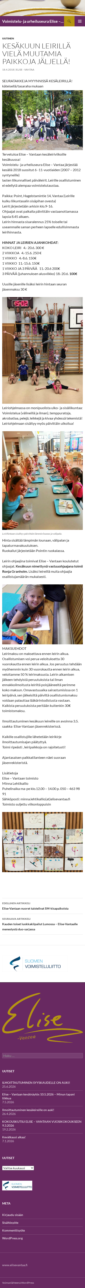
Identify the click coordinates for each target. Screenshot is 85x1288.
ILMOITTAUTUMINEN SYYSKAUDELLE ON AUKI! (36, 1082)
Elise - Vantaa (25, 69)
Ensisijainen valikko (80, 21)
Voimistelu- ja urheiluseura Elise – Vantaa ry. (33, 21)
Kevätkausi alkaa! (14, 1137)
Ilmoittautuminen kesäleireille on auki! (28, 1110)
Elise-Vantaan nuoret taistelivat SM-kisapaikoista (35, 906)
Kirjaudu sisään (12, 1215)
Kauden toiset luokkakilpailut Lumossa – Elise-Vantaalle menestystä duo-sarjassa (40, 924)
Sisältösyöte (10, 1222)
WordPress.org (12, 1238)
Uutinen (8, 38)
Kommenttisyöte (13, 1230)
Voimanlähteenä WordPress (18, 1282)
